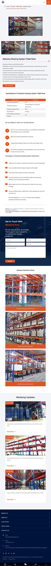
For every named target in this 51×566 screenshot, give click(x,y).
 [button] (1, 47)
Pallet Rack (19, 6)
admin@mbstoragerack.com (12, 537)
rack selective (22, 197)
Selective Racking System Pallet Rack (16, 8)
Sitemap (5, 559)
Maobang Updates (25, 397)
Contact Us (5, 530)
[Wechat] (25, 564)
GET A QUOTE (9, 85)
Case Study (5, 522)
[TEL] (15, 564)
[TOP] (46, 564)
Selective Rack (27, 6)
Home (7, 6)
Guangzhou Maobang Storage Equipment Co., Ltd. (23, 557)
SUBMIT (10, 261)
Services (4, 517)
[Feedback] (36, 564)
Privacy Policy (12, 559)
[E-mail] (5, 564)
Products (12, 6)
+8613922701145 (9, 542)
